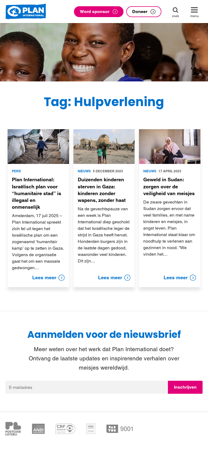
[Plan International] (25, 12)
